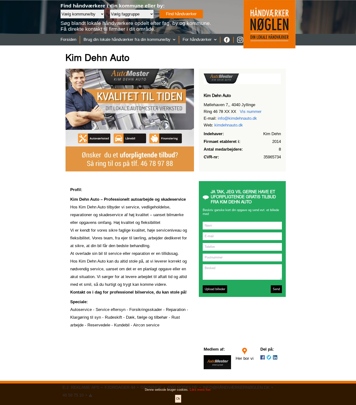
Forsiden (68, 39)
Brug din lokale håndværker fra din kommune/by (127, 39)
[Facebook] (227, 40)
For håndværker (197, 39)
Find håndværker (181, 14)
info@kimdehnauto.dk (237, 118)
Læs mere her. (200, 389)
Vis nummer (251, 111)
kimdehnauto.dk (228, 125)
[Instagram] (240, 40)
